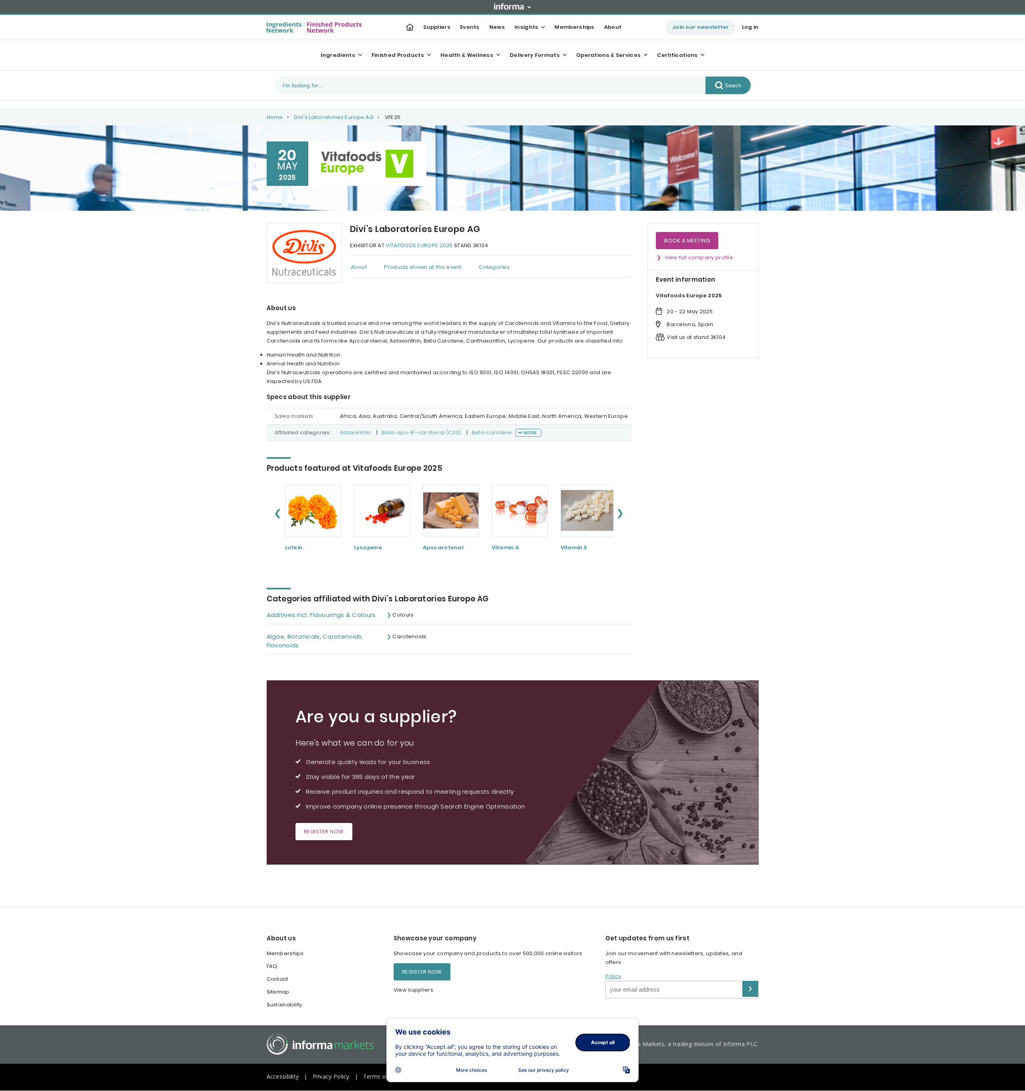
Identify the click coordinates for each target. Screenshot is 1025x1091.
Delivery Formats (535, 55)
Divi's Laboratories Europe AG (334, 117)
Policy (613, 976)
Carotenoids (409, 636)
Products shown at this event (422, 267)
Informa (512, 6)
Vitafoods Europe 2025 (419, 245)
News (497, 27)
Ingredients (338, 55)
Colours (403, 615)
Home (275, 117)
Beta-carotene (492, 432)
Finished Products (398, 55)
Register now (324, 831)
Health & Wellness (466, 55)
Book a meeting (687, 240)
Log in (750, 27)
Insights (526, 27)
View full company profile (699, 257)
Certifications (677, 55)
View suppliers (413, 990)
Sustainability (284, 1004)
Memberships (574, 27)
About (613, 27)
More (530, 433)
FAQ (272, 966)
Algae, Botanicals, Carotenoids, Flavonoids (315, 640)
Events (470, 27)
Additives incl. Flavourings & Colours (321, 615)
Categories (494, 267)
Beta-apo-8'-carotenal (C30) (421, 432)
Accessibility (283, 1076)
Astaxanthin (355, 432)
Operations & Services (608, 55)
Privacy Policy (331, 1076)
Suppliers (436, 27)
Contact (277, 979)
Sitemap (278, 992)
